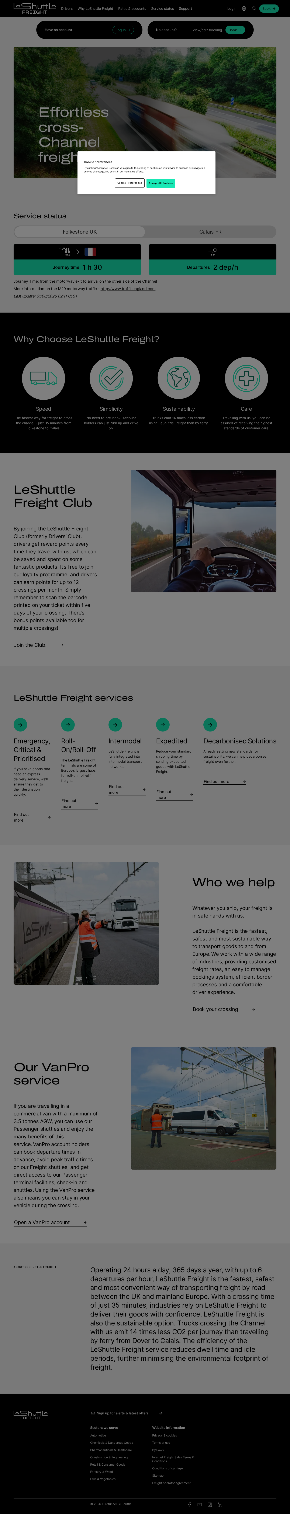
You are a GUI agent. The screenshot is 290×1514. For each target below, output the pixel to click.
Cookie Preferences (129, 182)
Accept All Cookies (161, 183)
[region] (146, 172)
